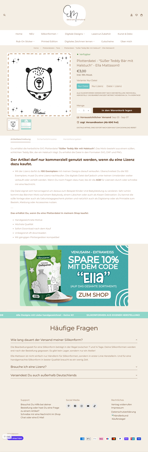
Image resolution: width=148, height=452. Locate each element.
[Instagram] (81, 406)
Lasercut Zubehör (101, 34)
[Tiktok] (94, 406)
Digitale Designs (74, 34)
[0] (141, 15)
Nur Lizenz (98, 87)
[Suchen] (4, 15)
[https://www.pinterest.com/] (68, 406)
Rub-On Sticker (24, 41)
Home (19, 34)
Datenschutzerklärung (123, 412)
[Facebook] (75, 406)
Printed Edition (49, 41)
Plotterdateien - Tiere (51, 48)
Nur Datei (83, 87)
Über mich (126, 41)
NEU (31, 34)
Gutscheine (107, 41)
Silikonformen (48, 34)
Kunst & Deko (125, 34)
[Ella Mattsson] (74, 15)
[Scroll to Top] (143, 440)
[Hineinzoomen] (66, 57)
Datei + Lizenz (115, 87)
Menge (80, 105)
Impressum (117, 407)
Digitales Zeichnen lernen (79, 41)
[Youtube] (88, 406)
